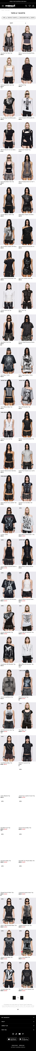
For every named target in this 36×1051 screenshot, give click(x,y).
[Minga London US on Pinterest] (23, 1034)
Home (2, 10)
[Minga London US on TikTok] (16, 1034)
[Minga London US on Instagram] (13, 1034)
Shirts (32, 17)
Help (3, 1021)
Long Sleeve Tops (24, 17)
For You (4, 1029)
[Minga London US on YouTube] (20, 1034)
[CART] (33, 6)
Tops (4, 17)
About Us (4, 1025)
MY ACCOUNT (5, 1017)
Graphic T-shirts (12, 17)
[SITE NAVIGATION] (3, 6)
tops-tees (7, 10)
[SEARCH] (26, 6)
